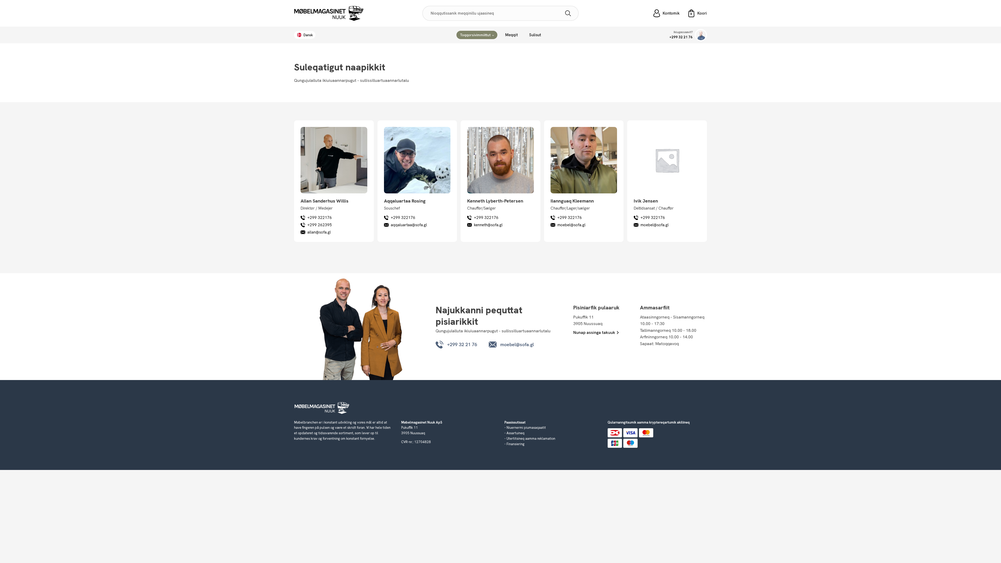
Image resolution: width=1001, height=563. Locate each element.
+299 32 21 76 (681, 37)
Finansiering (515, 444)
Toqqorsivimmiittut (475, 35)
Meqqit (511, 35)
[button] (697, 13)
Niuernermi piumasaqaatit (526, 427)
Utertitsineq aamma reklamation (530, 438)
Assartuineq (515, 433)
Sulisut (535, 35)
